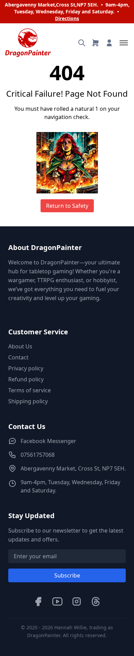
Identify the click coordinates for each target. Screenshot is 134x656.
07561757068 (38, 454)
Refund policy (26, 379)
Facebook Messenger (48, 441)
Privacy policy (25, 368)
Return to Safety (67, 206)
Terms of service (29, 390)
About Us (20, 346)
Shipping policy (28, 401)
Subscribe (67, 575)
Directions (67, 18)
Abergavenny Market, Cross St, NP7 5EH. (73, 468)
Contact (18, 357)
